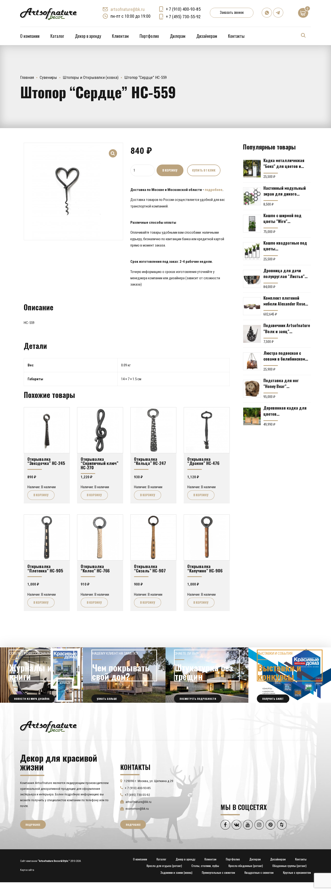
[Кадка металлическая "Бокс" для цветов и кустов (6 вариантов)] (252, 169)
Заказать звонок (232, 12)
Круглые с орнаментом (297, 872)
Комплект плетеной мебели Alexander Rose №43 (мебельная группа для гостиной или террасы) (285, 300)
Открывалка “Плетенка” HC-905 (45, 568)
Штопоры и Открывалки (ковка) (90, 77)
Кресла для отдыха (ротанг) (164, 865)
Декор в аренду (88, 36)
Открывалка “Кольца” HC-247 (150, 461)
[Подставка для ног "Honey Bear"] (252, 389)
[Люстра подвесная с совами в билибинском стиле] (252, 361)
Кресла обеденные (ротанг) (246, 865)
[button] (113, 150)
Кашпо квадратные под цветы (285, 245)
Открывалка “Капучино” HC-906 (204, 568)
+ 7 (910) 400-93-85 (183, 9)
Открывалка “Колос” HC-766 (95, 568)
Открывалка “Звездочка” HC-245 (46, 461)
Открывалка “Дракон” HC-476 (203, 461)
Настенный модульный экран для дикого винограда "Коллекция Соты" (285, 191)
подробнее (213, 190)
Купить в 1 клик (203, 170)
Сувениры (48, 77)
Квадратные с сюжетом (259, 872)
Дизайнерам (206, 36)
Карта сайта (27, 870)
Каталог (57, 36)
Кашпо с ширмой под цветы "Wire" (282, 218)
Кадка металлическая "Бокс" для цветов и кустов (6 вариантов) (283, 163)
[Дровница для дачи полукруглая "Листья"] (252, 279)
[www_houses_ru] (41, 675)
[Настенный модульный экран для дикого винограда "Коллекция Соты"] (252, 196)
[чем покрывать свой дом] (124, 675)
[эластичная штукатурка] (207, 675)
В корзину (169, 170)
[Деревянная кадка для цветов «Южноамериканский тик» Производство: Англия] (252, 416)
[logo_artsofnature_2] (48, 726)
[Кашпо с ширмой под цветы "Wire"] (252, 224)
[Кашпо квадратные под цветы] (252, 251)
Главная (27, 77)
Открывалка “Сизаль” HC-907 (150, 568)
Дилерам (177, 36)
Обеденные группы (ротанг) (289, 865)
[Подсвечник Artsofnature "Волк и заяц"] (252, 334)
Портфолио (149, 36)
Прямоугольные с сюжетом (218, 872)
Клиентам (120, 36)
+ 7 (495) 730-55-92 (183, 16)
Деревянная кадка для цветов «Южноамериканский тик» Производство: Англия (285, 410)
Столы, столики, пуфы (205, 865)
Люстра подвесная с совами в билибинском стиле (284, 356)
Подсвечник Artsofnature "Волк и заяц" (286, 328)
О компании (29, 36)
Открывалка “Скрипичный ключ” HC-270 (99, 463)
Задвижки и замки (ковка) (176, 872)
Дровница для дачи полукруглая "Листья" (284, 273)
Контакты (236, 36)
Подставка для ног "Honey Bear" (281, 383)
